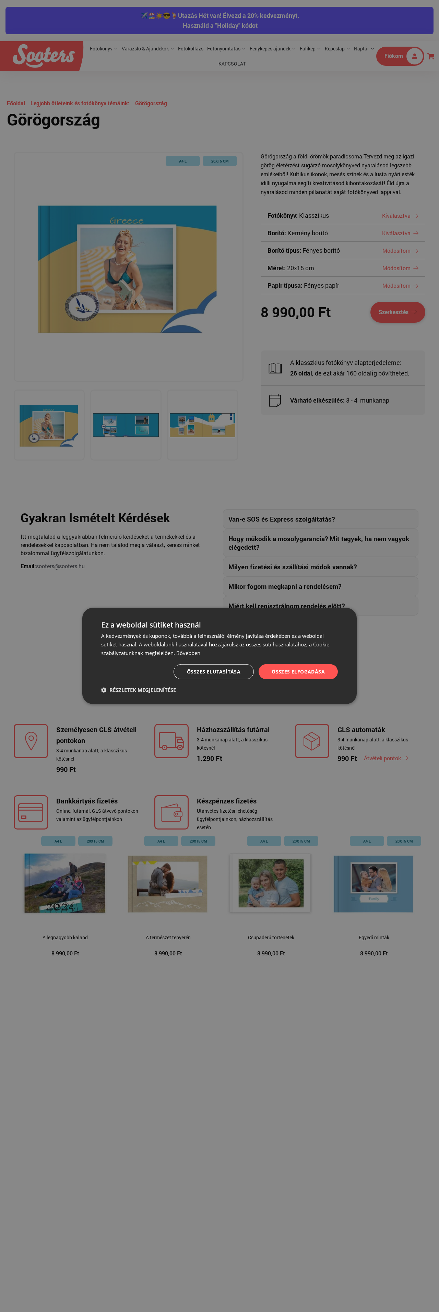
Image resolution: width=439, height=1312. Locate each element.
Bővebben (188, 652)
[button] (138, 690)
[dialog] (219, 656)
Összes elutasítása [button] (213, 671)
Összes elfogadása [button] (298, 671)
